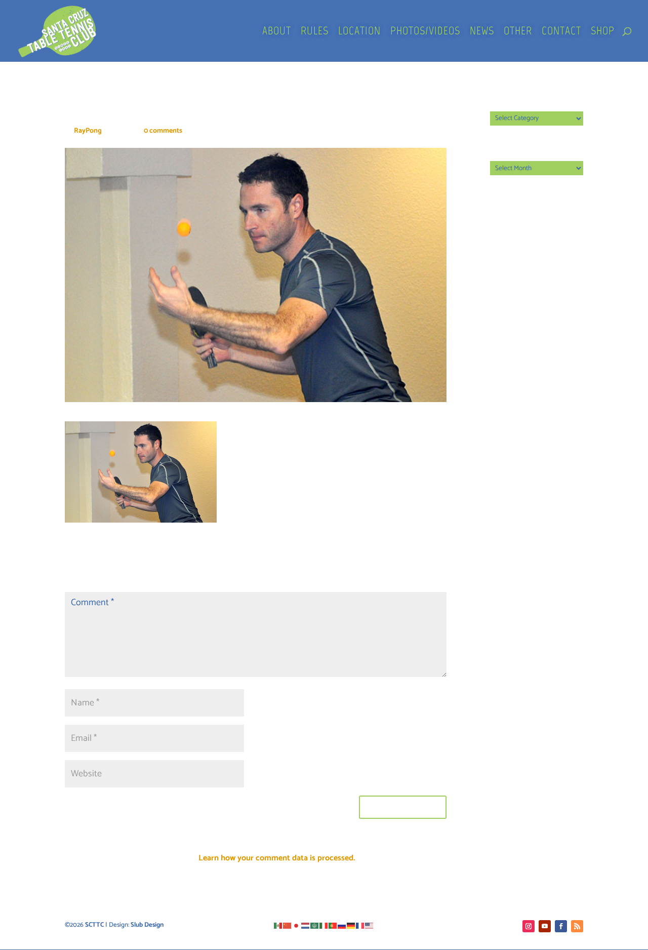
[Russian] (342, 925)
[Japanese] (296, 925)
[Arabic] (314, 925)
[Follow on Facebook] (561, 926)
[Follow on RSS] (577, 926)
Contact (561, 32)
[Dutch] (305, 925)
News (482, 32)
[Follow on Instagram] (528, 926)
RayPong (88, 131)
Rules (315, 32)
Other (518, 32)
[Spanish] (278, 925)
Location (359, 32)
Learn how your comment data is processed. (276, 858)
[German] (351, 925)
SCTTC (94, 925)
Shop (603, 32)
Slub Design (147, 925)
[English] (369, 925)
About (276, 32)
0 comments (163, 131)
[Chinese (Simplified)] (287, 925)
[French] (360, 925)
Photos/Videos (425, 32)
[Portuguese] (333, 925)
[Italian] (324, 925)
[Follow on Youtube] (545, 926)
